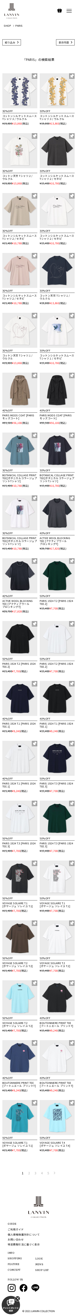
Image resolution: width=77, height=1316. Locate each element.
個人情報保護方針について (24, 1234)
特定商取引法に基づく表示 (24, 1244)
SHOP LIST (42, 1270)
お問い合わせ (16, 1239)
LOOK (39, 1259)
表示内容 (64, 42)
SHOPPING (15, 1258)
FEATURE (14, 1264)
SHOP (7, 25)
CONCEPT (14, 1270)
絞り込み (10, 42)
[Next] (55, 1172)
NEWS (39, 1264)
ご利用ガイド (16, 1229)
